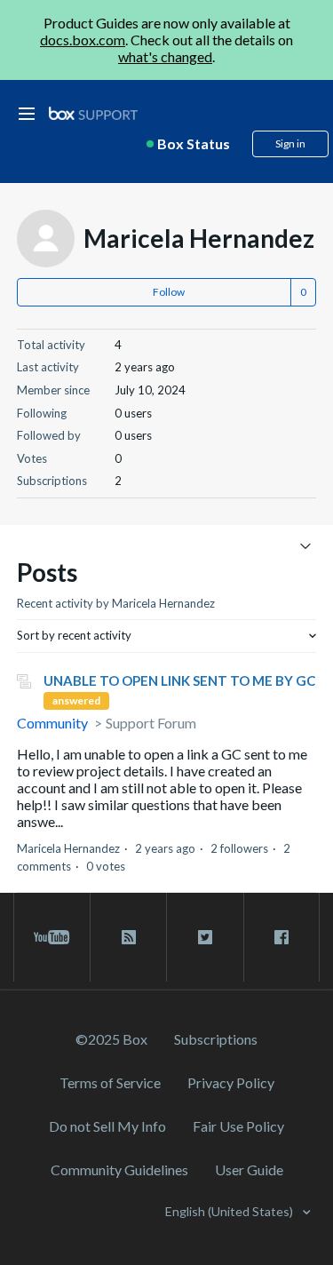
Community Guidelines (119, 1169)
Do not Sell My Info (107, 1126)
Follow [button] (169, 291)
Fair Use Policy (238, 1126)
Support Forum (151, 722)
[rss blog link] (128, 937)
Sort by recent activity (74, 635)
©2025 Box (111, 1038)
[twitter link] (204, 937)
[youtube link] (52, 937)
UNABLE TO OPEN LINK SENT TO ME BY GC (179, 680)
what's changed (165, 56)
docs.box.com (82, 39)
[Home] (93, 114)
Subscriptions (216, 1038)
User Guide (249, 1169)
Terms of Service (110, 1082)
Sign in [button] (290, 143)
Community (52, 722)
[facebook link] (281, 937)
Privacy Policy (230, 1082)
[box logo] (93, 113)
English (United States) (230, 1211)
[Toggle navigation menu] (305, 545)
